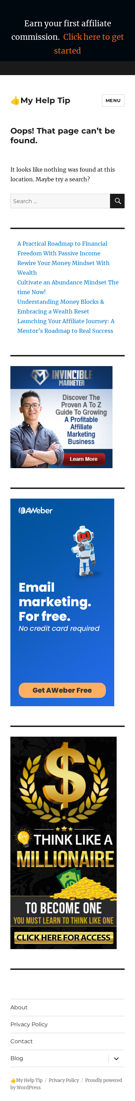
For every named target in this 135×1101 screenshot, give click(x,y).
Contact (21, 1041)
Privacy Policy (29, 1024)
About (19, 1007)
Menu (113, 100)
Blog (16, 1058)
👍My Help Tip (40, 100)
